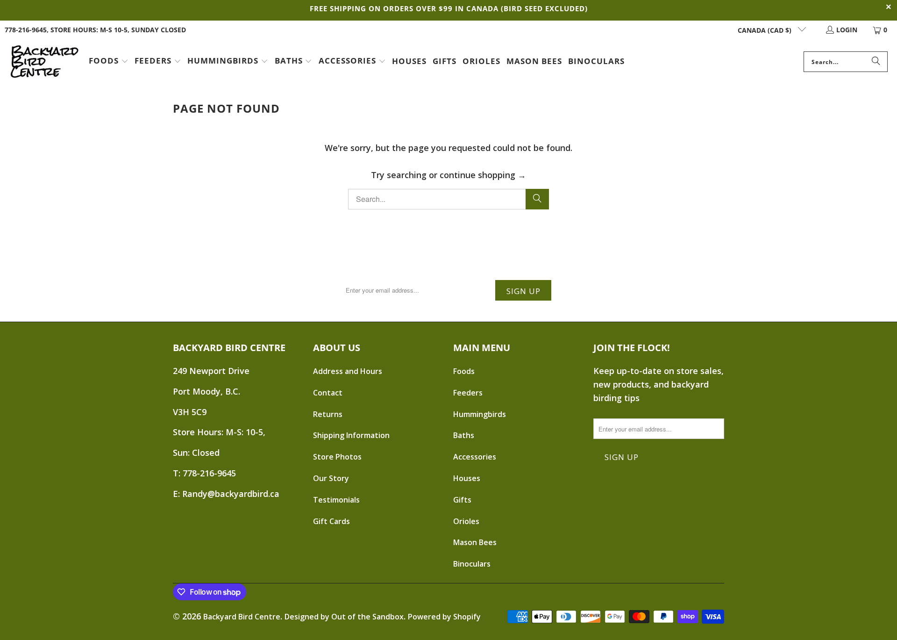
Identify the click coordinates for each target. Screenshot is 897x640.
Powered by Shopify (444, 616)
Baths (463, 435)
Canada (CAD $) (765, 30)
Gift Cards (331, 521)
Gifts (462, 500)
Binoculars (472, 564)
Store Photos (337, 457)
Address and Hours (347, 371)
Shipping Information (351, 435)
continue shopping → (483, 174)
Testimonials (336, 500)
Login (846, 29)
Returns (327, 414)
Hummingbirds (479, 414)
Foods (464, 371)
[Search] (876, 61)
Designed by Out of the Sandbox (344, 616)
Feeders (468, 393)
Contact (327, 393)
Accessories (474, 457)
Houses (466, 478)
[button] (108, 62)
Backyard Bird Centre (241, 616)
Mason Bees (475, 542)
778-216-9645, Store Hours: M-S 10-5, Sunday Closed (95, 29)
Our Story (331, 478)
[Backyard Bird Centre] (44, 61)
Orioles (466, 521)
